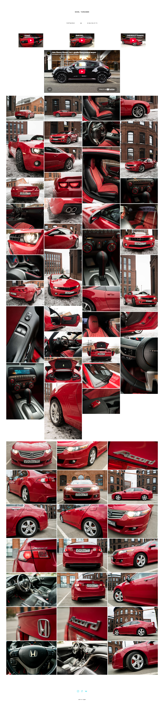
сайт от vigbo (82, 699)
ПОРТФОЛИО (71, 23)
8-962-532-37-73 (92, 23)
